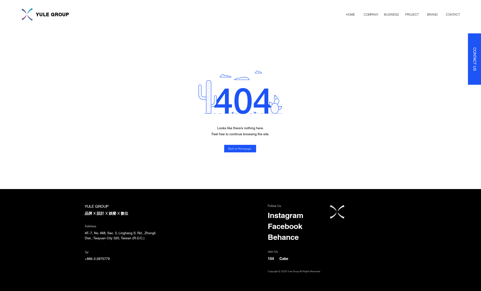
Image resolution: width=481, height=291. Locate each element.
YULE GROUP (52, 14)
